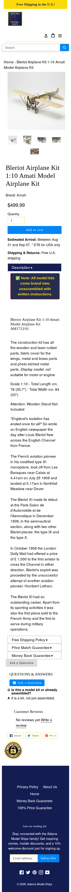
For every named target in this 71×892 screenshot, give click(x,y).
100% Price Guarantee (34, 807)
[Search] (64, 47)
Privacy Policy (27, 786)
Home (9, 61)
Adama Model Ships (39, 884)
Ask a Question (21, 663)
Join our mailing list (34, 826)
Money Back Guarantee (32, 655)
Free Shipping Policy (30, 639)
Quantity (14, 213)
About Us (50, 786)
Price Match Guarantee (32, 647)
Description (22, 267)
